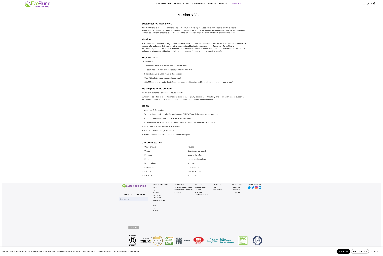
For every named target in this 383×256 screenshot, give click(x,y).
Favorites (155, 210)
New (154, 208)
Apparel (155, 187)
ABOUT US (212, 4)
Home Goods (157, 198)
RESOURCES (224, 4)
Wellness (155, 203)
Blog (214, 187)
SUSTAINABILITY (198, 4)
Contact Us (237, 4)
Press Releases (217, 189)
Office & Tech (157, 195)
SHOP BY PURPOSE (181, 4)
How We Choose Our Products (183, 187)
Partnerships (177, 192)
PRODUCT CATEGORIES (160, 185)
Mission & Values (200, 187)
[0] (372, 4)
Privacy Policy (237, 187)
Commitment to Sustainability (183, 189)
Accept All (343, 251)
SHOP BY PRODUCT (163, 4)
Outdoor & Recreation (159, 200)
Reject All (375, 251)
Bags (154, 190)
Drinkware (156, 192)
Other (154, 205)
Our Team (198, 189)
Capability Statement (201, 194)
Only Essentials (360, 251)
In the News (198, 192)
